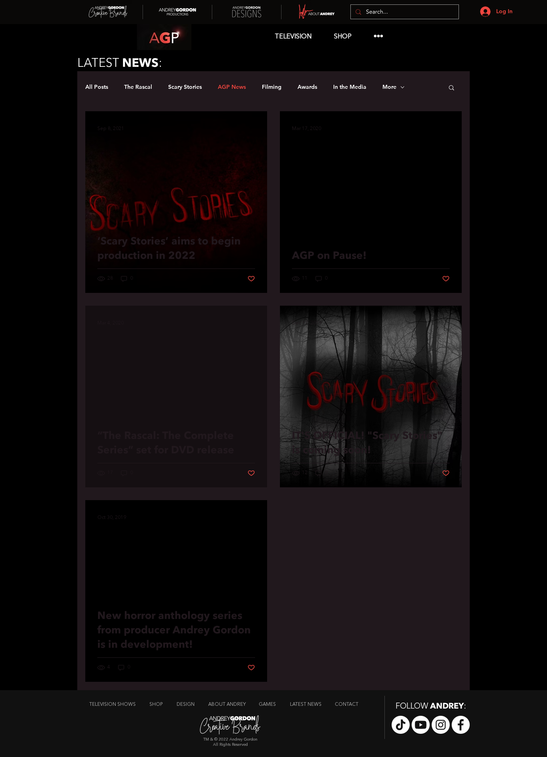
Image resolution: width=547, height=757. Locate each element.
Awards (307, 86)
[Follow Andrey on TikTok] (401, 725)
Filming (272, 86)
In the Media (349, 86)
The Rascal (138, 86)
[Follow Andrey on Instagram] (441, 725)
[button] (451, 88)
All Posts (96, 86)
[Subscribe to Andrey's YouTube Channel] (421, 725)
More (389, 86)
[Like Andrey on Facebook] (461, 725)
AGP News (232, 86)
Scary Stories (185, 86)
